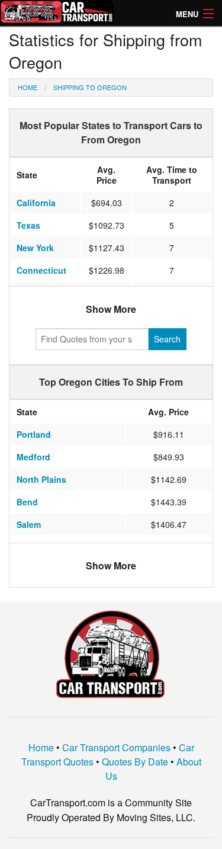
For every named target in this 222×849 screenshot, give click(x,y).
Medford (33, 457)
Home (27, 87)
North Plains (41, 479)
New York (35, 248)
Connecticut (41, 270)
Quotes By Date (135, 761)
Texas (28, 225)
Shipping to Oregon (90, 87)
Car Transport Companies (116, 747)
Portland (34, 434)
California (36, 203)
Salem (29, 524)
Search (167, 339)
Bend (27, 502)
